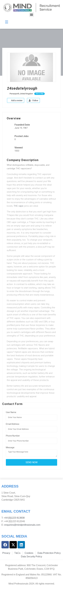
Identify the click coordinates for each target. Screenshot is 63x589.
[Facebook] (5, 544)
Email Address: (13, 424)
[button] (31, 14)
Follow (35, 100)
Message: (10, 447)
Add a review (16, 100)
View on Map (39, 93)
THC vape (18, 206)
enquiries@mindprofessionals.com (22, 525)
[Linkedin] (21, 544)
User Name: (11, 412)
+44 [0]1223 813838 (14, 518)
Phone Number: (13, 436)
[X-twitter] (13, 544)
